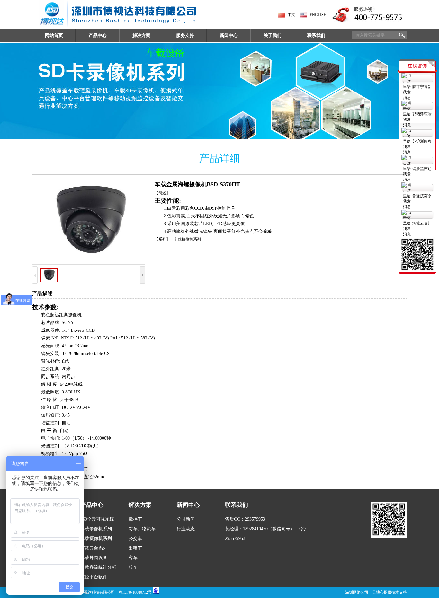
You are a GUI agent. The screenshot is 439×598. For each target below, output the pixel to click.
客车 (133, 557)
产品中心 (98, 35)
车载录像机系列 (96, 528)
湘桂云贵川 (422, 223)
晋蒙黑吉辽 (422, 168)
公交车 (135, 538)
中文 (291, 15)
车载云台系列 (93, 548)
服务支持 (185, 35)
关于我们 (273, 35)
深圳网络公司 (356, 592)
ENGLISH (318, 15)
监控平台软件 (93, 577)
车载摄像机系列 (96, 538)
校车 (133, 567)
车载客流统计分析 (98, 567)
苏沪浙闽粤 (422, 141)
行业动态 (186, 528)
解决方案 (141, 35)
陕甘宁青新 (422, 86)
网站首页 (54, 35)
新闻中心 (229, 35)
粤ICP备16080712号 (135, 592)
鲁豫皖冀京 (422, 196)
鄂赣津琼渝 (422, 114)
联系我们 (316, 35)
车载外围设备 (93, 557)
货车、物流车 (142, 528)
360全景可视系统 (97, 519)
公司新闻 (186, 519)
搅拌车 (135, 519)
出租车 (135, 548)
